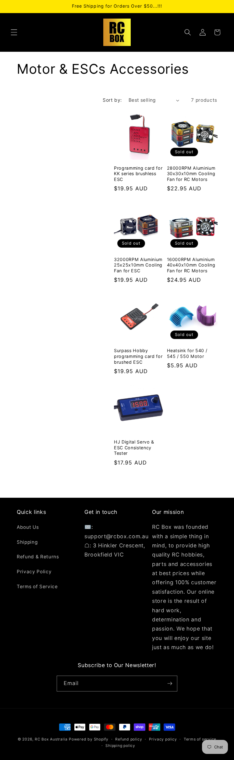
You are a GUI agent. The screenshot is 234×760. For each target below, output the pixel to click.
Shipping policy (120, 745)
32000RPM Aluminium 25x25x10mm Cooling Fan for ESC (138, 265)
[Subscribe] (169, 683)
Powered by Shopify (88, 739)
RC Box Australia (51, 739)
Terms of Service (37, 586)
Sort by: (112, 100)
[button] (14, 32)
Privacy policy (163, 739)
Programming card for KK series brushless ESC (138, 173)
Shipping (27, 542)
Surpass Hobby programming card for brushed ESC (138, 356)
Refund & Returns (38, 557)
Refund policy (128, 739)
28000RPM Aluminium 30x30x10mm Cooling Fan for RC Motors (191, 173)
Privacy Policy (34, 571)
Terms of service (200, 739)
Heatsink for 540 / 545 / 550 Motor (187, 353)
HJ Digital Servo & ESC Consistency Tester (134, 447)
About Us (28, 527)
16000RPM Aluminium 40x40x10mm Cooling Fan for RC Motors (191, 265)
